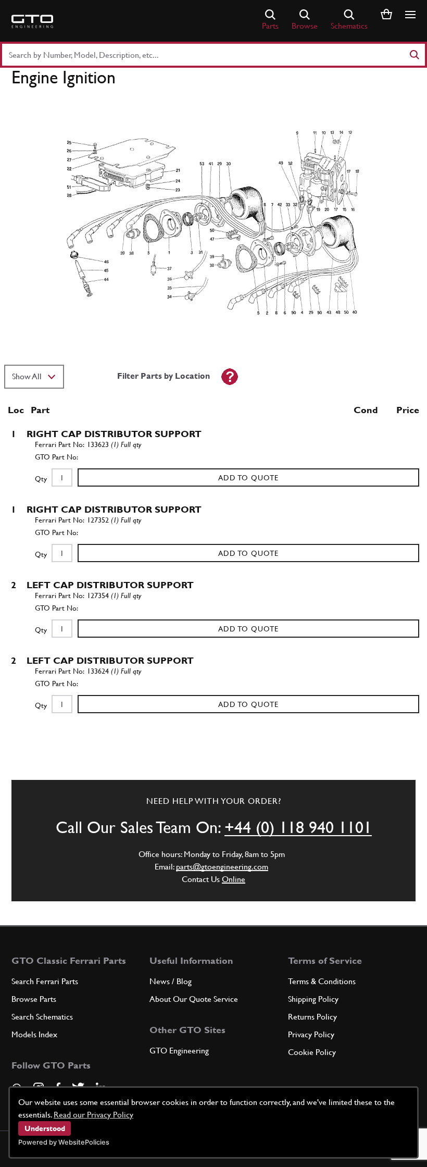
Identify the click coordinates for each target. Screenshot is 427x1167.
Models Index (34, 1034)
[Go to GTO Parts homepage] (32, 21)
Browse (305, 26)
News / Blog (170, 981)
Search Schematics (42, 1017)
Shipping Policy (313, 999)
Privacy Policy (311, 1034)
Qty (41, 478)
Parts (270, 26)
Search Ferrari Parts (44, 981)
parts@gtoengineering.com (222, 867)
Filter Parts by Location (163, 376)
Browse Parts (33, 999)
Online (233, 879)
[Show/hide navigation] (410, 14)
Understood (44, 1128)
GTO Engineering (179, 1051)
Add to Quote (248, 478)
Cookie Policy (312, 1052)
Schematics (349, 26)
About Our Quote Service (193, 999)
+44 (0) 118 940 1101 (298, 827)
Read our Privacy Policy (93, 1115)
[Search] (414, 55)
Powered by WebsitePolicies (63, 1142)
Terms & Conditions (322, 981)
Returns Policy (312, 1017)
